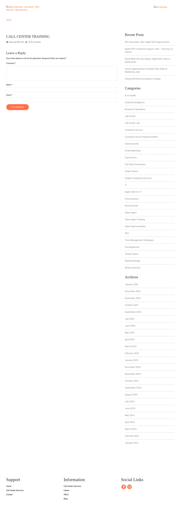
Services (74, 9)
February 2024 (132, 436)
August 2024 (131, 394)
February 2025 (132, 353)
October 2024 (131, 381)
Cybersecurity (132, 143)
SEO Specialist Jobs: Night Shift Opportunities (147, 42)
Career (110, 9)
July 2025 (129, 319)
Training (92, 9)
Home (60, 9)
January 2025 (131, 360)
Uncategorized (132, 247)
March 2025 (130, 346)
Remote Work (131, 205)
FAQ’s (66, 494)
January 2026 (131, 284)
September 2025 (133, 312)
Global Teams (131, 171)
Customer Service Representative (141, 137)
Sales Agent (131, 212)
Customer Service (134, 130)
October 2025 (131, 305)
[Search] (139, 8)
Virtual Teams (131, 254)
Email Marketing (132, 150)
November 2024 (133, 374)
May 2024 (129, 415)
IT (126, 185)
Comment (11, 63)
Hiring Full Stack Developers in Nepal (142, 78)
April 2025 (130, 339)
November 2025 (133, 298)
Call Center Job (132, 123)
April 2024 (130, 422)
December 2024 (132, 367)
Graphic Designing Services (138, 178)
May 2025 (129, 332)
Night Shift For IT (133, 192)
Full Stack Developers (135, 164)
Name (9, 85)
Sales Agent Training (135, 219)
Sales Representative (135, 226)
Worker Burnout (132, 267)
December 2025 (132, 291)
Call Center (130, 116)
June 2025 (130, 325)
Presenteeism (132, 199)
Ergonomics (131, 157)
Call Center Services (15, 490)
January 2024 (131, 442)
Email (9, 95)
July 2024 (129, 401)
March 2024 (130, 429)
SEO (127, 233)
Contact (124, 9)
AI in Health (130, 95)
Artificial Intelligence (135, 102)
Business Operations (135, 109)
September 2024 (133, 387)
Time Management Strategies (139, 240)
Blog (66, 499)
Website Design (132, 260)
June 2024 (130, 408)
